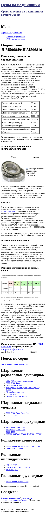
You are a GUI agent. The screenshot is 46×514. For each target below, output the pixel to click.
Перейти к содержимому (11, 32)
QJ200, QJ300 (11, 415)
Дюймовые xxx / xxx (14, 448)
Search (3, 352)
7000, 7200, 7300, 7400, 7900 (17, 413)
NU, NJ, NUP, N (12, 465)
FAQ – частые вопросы (15, 39)
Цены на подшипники (20, 5)
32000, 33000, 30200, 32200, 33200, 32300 (23, 446)
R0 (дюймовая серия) (15, 392)
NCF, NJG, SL (12, 470)
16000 (8, 390)
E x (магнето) (11, 394)
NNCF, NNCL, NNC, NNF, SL (18, 467)
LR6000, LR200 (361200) (16, 396)
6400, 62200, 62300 (14, 385)
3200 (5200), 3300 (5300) (16, 430)
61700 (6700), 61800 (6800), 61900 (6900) (22, 388)
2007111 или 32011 (9, 211)
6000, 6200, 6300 (13, 383)
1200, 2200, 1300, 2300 (15, 427)
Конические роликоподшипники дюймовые (16, 499)
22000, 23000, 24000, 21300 (17, 482)
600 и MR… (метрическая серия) (19, 381)
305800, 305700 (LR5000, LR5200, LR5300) (24, 434)
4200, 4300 (10, 432)
